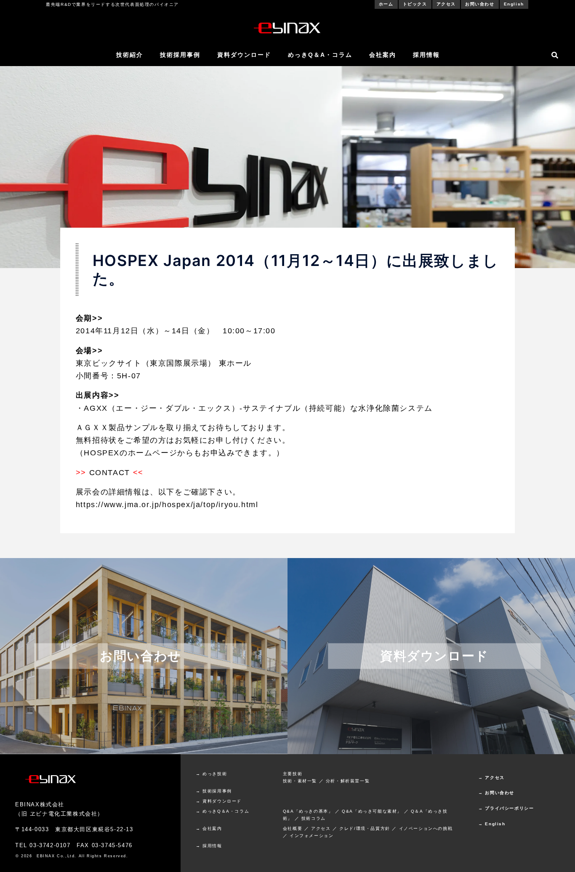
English (514, 4)
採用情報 (426, 54)
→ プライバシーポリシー (506, 808)
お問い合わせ (480, 4)
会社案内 (382, 54)
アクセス (446, 4)
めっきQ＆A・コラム (320, 54)
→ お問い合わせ (496, 792)
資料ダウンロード (244, 54)
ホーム (386, 4)
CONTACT (109, 472)
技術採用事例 (180, 54)
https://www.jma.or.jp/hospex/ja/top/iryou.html (167, 504)
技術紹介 (129, 54)
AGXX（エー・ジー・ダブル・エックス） (162, 408)
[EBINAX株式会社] (287, 27)
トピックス (415, 4)
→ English (491, 823)
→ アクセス (491, 777)
